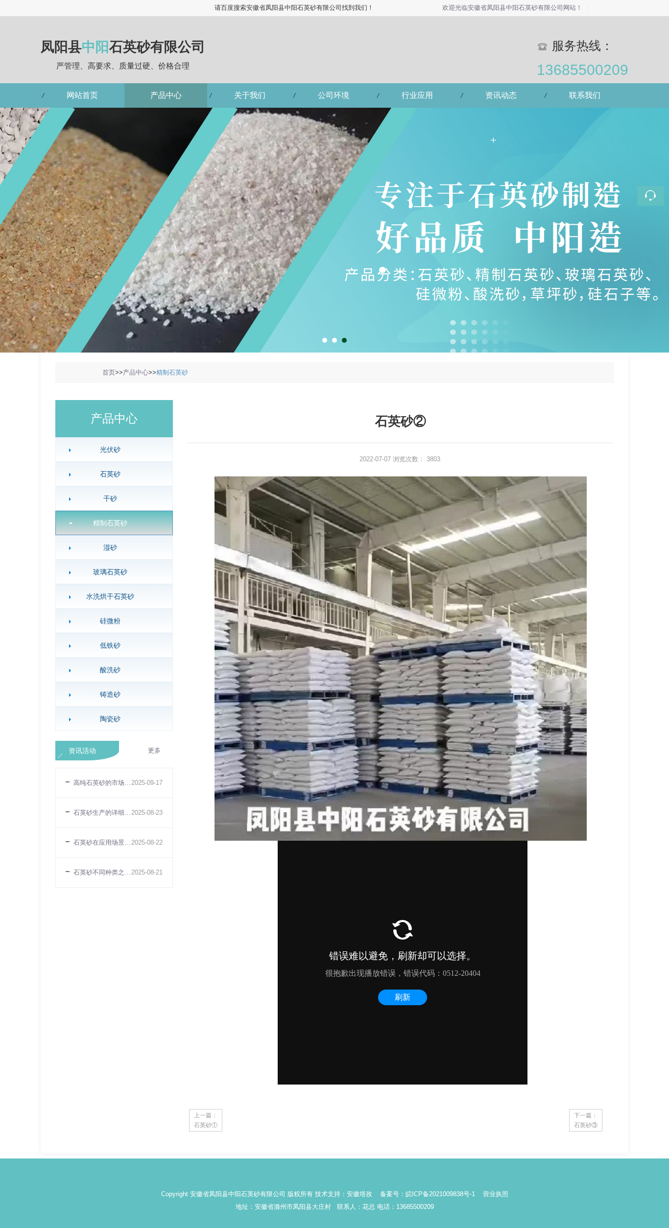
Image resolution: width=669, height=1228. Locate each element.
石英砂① (205, 1125)
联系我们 (584, 95)
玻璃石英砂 (110, 572)
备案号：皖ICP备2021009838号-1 (428, 1194)
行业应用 (417, 95)
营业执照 (495, 1194)
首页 (108, 372)
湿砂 (110, 547)
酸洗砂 (110, 670)
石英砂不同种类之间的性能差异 (102, 872)
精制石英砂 (172, 372)
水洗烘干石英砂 (110, 596)
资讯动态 (501, 95)
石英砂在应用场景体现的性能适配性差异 (102, 842)
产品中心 (166, 95)
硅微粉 (110, 621)
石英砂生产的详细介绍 (102, 812)
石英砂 (110, 474)
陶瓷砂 (110, 719)
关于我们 (249, 95)
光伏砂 (110, 449)
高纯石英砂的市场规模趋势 (102, 782)
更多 (154, 750)
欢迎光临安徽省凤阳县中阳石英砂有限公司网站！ (512, 7)
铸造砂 (110, 694)
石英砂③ (585, 1125)
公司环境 (333, 95)
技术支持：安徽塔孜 (343, 1194)
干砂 (110, 498)
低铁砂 (110, 645)
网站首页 (82, 95)
